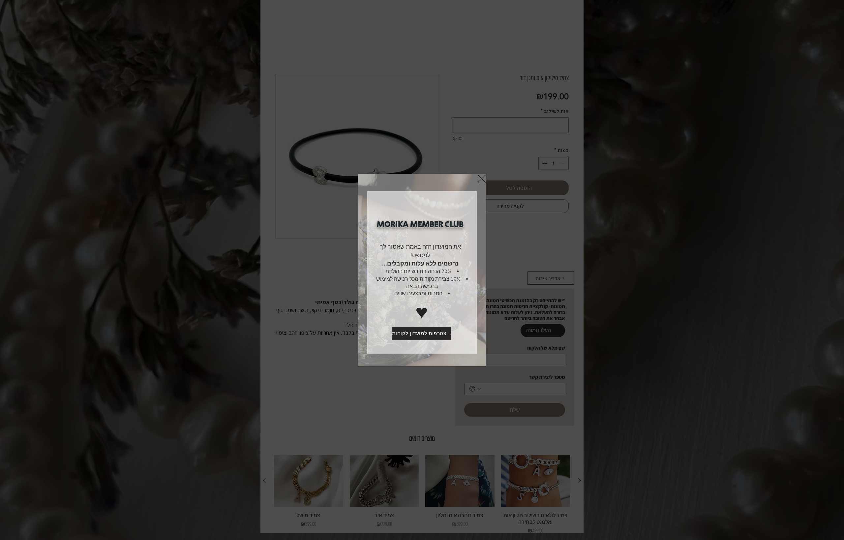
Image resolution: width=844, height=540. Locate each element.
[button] (481, 179)
